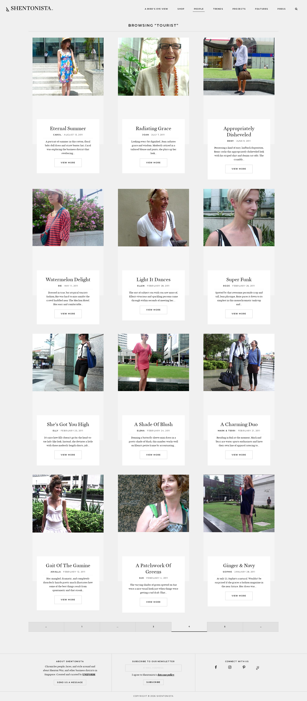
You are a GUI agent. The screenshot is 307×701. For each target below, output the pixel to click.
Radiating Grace (153, 129)
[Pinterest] (244, 667)
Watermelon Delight (68, 280)
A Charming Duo (239, 424)
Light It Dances (153, 280)
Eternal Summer (68, 129)
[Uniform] (258, 667)
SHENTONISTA (29, 9)
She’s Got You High (68, 424)
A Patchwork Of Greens (153, 569)
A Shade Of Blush (153, 424)
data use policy (166, 674)
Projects (239, 9)
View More (68, 162)
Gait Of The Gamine (68, 566)
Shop (181, 9)
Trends (218, 9)
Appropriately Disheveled (238, 132)
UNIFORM (88, 674)
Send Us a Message (70, 682)
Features (261, 9)
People (199, 9)
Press (282, 9)
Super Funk (239, 280)
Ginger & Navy (239, 566)
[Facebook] (215, 667)
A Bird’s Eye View (156, 9)
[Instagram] (230, 667)
